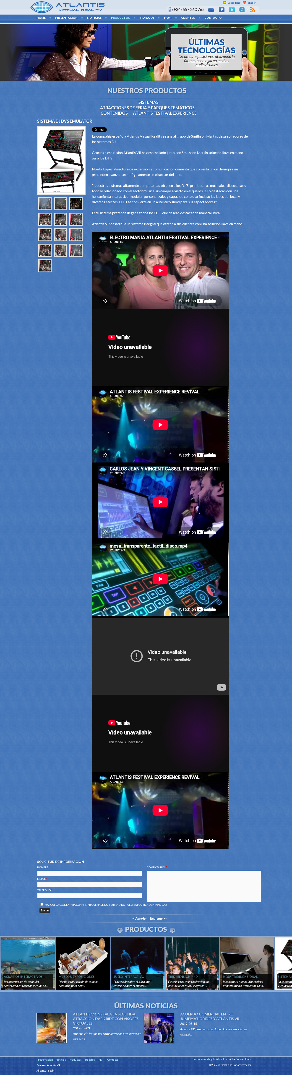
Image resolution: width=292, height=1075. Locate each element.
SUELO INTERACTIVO (128, 976)
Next (172, 930)
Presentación (66, 17)
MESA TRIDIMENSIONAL (240, 976)
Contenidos (114, 113)
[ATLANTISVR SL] (67, 7)
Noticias (94, 17)
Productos (120, 17)
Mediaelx (245, 1059)
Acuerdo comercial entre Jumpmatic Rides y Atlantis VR (209, 1016)
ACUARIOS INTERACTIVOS (23, 976)
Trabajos (146, 17)
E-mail (42, 878)
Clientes (188, 17)
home (41, 17)
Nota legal (208, 1059)
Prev (120, 930)
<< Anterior (139, 918)
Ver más (79, 1039)
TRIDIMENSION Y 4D (183, 976)
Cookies (196, 1059)
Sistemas (148, 102)
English (252, 2)
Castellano (233, 2)
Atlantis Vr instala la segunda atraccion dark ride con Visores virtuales (106, 1018)
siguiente (244, 52)
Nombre (43, 867)
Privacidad (222, 1059)
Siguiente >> (158, 918)
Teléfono (44, 890)
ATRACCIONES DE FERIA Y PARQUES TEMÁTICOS (147, 107)
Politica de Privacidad (152, 904)
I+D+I (168, 17)
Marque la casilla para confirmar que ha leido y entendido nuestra (106, 904)
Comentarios (157, 867)
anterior (168, 52)
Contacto (213, 17)
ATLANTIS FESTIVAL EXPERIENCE (165, 113)
